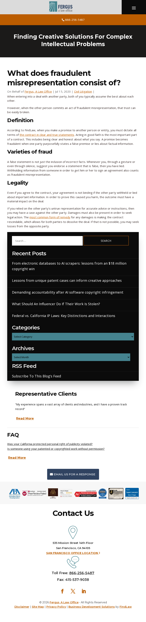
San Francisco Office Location (72, 553)
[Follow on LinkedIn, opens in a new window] (83, 591)
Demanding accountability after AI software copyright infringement (67, 292)
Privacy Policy (56, 606)
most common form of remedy (49, 217)
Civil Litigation (83, 91)
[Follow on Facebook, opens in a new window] (62, 591)
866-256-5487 (75, 20)
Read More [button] (25, 418)
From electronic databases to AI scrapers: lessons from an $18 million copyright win (69, 266)
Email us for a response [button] (74, 474)
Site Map (38, 606)
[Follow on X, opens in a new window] (73, 591)
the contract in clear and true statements (47, 135)
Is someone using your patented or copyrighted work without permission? (56, 449)
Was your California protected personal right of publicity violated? (50, 444)
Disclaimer (21, 606)
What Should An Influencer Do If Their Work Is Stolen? (56, 304)
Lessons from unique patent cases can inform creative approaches (67, 280)
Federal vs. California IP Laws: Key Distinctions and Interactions (63, 315)
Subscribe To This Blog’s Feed (36, 376)
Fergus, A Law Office (38, 91)
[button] (142, 600)
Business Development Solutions (91, 606)
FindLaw (126, 606)
